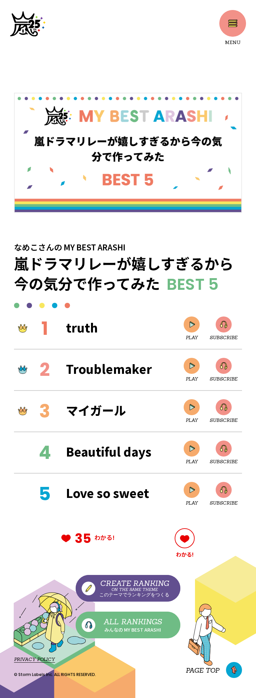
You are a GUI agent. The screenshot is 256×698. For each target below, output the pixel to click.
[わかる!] (185, 538)
